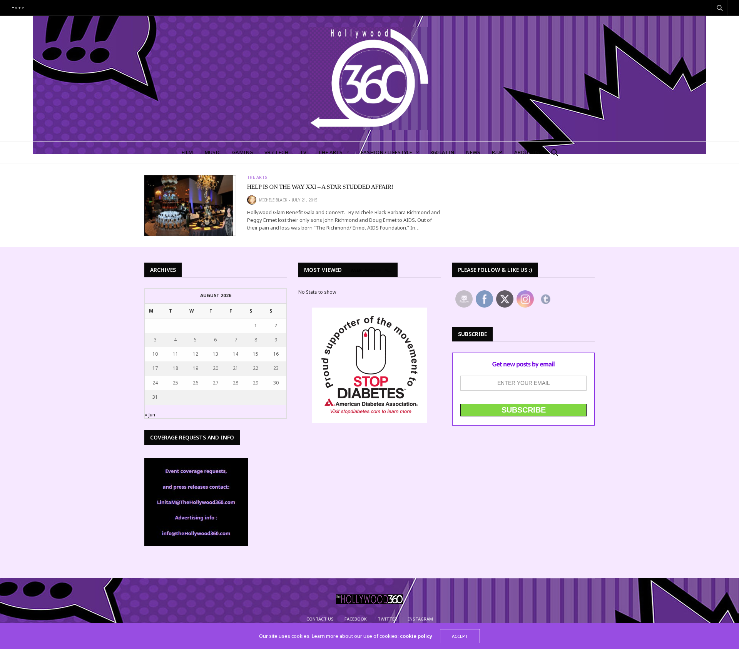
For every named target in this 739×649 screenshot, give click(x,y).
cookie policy (416, 635)
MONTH (373, 270)
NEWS (473, 152)
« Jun (150, 414)
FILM (187, 152)
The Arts (330, 152)
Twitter (387, 619)
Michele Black (273, 200)
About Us (526, 152)
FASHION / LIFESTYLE (386, 152)
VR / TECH (276, 152)
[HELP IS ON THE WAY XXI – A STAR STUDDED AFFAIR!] (190, 205)
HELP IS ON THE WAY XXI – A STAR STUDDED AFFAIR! (320, 187)
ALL (388, 270)
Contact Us (320, 619)
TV (303, 152)
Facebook (355, 619)
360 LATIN (442, 152)
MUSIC (212, 152)
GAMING (242, 152)
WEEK (356, 270)
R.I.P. (497, 152)
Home (18, 7)
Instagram (420, 619)
